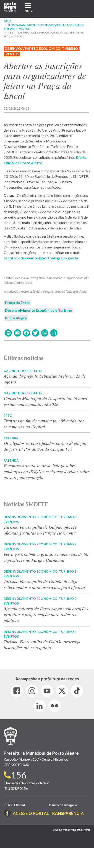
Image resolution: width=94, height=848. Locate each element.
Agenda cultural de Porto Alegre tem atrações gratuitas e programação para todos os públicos (46, 614)
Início (8, 21)
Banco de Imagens (63, 805)
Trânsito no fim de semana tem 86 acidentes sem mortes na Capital (44, 423)
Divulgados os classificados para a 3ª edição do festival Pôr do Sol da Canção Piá (45, 446)
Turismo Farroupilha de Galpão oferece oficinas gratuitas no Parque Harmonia (40, 530)
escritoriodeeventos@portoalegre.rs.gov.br (41, 258)
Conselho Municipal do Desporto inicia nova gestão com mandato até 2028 (45, 401)
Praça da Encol (17, 302)
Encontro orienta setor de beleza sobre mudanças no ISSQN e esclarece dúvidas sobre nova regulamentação (47, 471)
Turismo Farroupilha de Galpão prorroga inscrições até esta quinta (42, 644)
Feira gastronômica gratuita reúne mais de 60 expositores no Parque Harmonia (46, 557)
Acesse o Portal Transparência (48, 813)
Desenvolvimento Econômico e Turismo (38, 310)
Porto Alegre (16, 318)
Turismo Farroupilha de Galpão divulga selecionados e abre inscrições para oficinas (45, 584)
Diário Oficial (14, 805)
